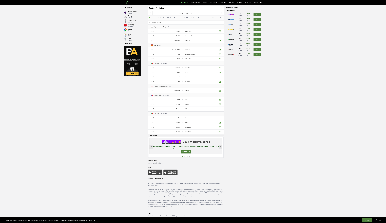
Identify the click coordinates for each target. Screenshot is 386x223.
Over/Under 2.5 (178, 18)
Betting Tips (162, 18)
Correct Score (202, 18)
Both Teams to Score (190, 18)
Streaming (223, 2)
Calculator (239, 2)
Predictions (184, 2)
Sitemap (168, 216)
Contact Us (183, 216)
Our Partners (161, 216)
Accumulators (195, 2)
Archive (204, 2)
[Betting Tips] (155, 172)
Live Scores (213, 2)
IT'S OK (367, 220)
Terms (149, 216)
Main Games (153, 18)
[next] (221, 13)
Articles (231, 2)
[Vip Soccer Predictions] (132, 61)
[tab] (185, 18)
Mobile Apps (258, 2)
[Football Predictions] (126, 2)
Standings (248, 2)
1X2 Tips (169, 18)
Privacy (154, 216)
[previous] (150, 13)
